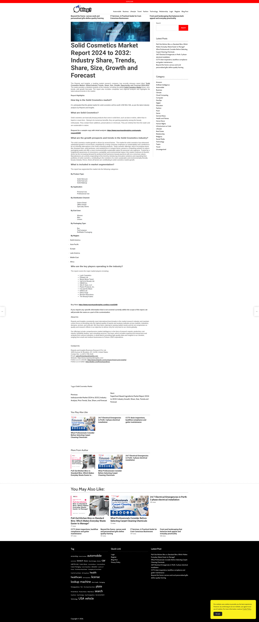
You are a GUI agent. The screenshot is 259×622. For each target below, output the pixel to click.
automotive (73, 561)
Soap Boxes (73, 595)
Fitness (72, 569)
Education (159, 105)
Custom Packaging (76, 567)
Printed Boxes (74, 591)
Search (158, 23)
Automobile (117, 11)
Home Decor (160, 121)
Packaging (102, 582)
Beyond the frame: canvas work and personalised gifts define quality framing (87, 17)
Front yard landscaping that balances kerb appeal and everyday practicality (167, 17)
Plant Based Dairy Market (89, 587)
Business (126, 11)
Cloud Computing (162, 95)
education (94, 567)
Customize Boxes (92, 564)
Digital (158, 103)
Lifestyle (133, 11)
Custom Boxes (83, 564)
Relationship (163, 11)
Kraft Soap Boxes (86, 577)
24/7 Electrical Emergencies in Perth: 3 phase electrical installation (109, 420)
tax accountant (100, 595)
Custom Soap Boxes (86, 567)
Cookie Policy (247, 609)
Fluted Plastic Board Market (81, 569)
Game (158, 113)
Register (177, 11)
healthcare (76, 577)
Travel (139, 11)
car (103, 560)
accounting (74, 556)
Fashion (145, 11)
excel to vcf (100, 567)
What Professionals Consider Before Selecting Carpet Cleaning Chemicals (82, 435)
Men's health (95, 582)
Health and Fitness (162, 118)
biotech (80, 561)
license (95, 577)
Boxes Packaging (92, 561)
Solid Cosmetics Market (84, 386)
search (99, 591)
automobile (94, 555)
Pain (82, 587)
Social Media (160, 139)
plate (99, 586)
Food (158, 111)
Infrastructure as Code (163, 126)
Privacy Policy (115, 562)
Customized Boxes (101, 564)
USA (81, 598)
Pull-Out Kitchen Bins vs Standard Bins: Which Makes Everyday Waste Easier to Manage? (82, 474)
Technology (154, 11)
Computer (159, 98)
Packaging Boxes (75, 587)
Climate (158, 93)
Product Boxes (83, 591)
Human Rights (161, 124)
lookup (75, 581)
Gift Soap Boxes (85, 573)
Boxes (86, 561)
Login (171, 11)
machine (85, 581)
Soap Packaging (80, 595)
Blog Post (185, 11)
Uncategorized (161, 149)
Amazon (159, 82)
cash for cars (75, 564)
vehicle (89, 598)
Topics (158, 144)
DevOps (159, 100)
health (93, 572)
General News (161, 116)
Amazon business (82, 556)
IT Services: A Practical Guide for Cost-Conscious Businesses (126, 17)
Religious (159, 137)
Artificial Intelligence (163, 85)
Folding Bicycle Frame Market (94, 569)
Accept (218, 614)
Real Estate (160, 131)
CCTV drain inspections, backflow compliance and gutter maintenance (136, 420)
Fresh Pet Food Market (76, 573)
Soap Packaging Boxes (90, 595)
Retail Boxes (91, 591)
